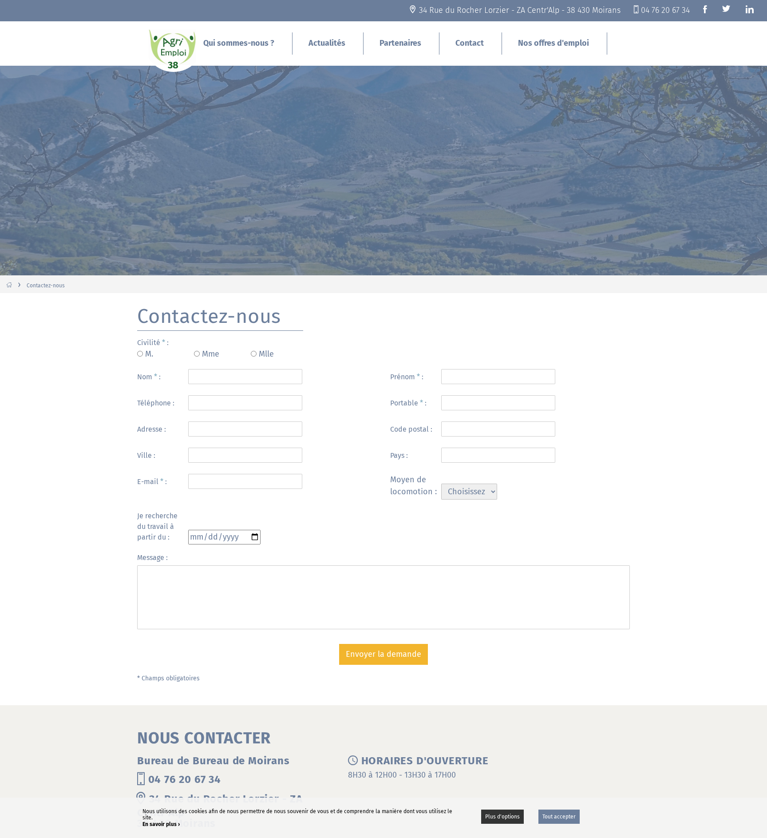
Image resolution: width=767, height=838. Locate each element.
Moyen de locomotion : (413, 485)
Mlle (266, 354)
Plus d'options (502, 817)
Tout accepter (559, 817)
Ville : (146, 455)
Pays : (399, 455)
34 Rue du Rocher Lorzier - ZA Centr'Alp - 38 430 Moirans (520, 10)
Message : (152, 557)
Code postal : (411, 429)
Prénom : (406, 377)
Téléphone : (155, 403)
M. (149, 354)
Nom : (149, 377)
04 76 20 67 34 (665, 10)
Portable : (408, 403)
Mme (210, 354)
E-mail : (152, 481)
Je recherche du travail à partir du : (157, 526)
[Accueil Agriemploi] (173, 50)
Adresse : (151, 429)
